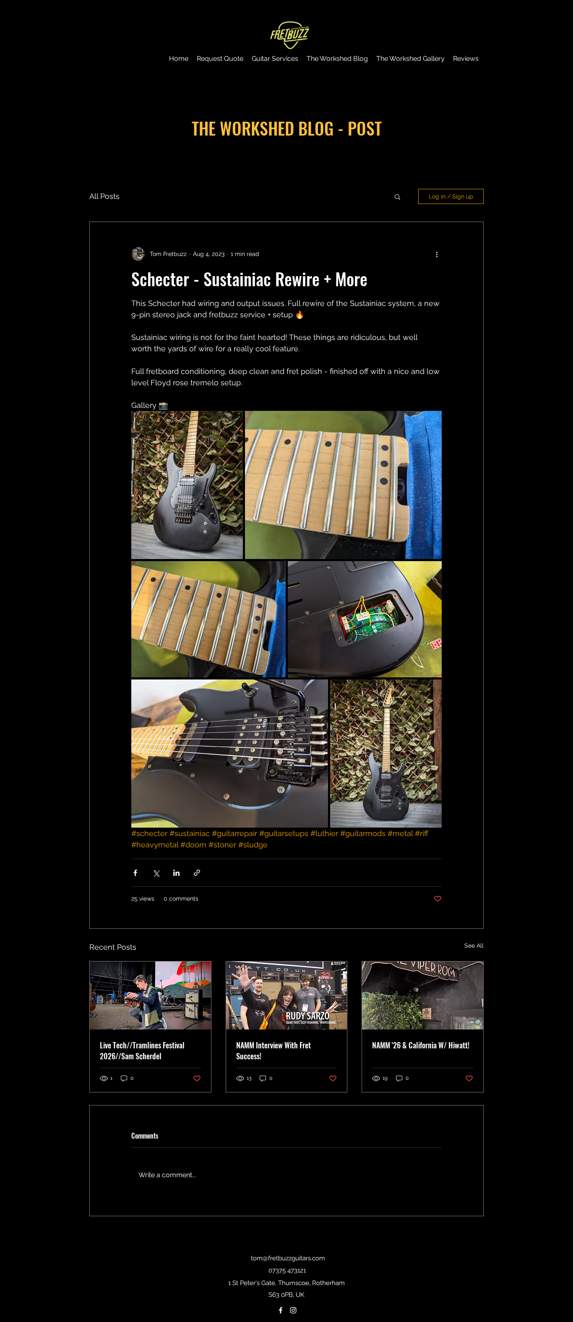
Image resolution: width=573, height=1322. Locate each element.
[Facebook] (280, 1310)
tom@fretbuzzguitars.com (288, 1258)
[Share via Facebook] (135, 873)
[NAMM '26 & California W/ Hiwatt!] (422, 995)
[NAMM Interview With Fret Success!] (286, 995)
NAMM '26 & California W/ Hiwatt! (420, 1045)
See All (474, 945)
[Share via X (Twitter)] (156, 873)
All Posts (104, 196)
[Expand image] (187, 485)
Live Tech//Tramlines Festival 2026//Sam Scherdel (142, 1050)
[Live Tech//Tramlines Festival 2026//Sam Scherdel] (150, 995)
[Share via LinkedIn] (176, 873)
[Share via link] (197, 873)
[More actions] (437, 254)
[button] (397, 196)
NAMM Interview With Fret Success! (273, 1050)
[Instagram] (293, 1310)
